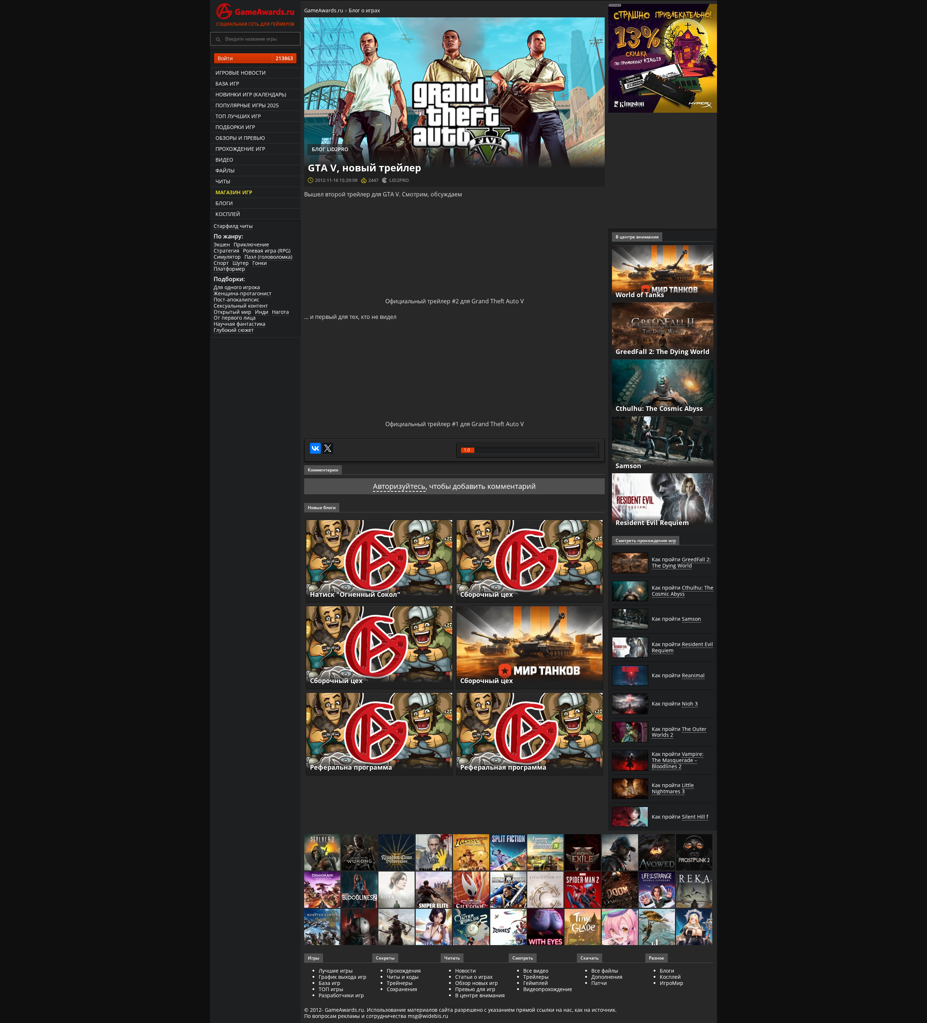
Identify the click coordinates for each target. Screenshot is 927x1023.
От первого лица (235, 317)
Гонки (259, 262)
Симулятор (227, 256)
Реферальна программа (351, 767)
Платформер (229, 268)
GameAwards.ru (323, 10)
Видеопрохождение (547, 989)
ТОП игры (331, 989)
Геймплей (535, 983)
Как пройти (681, 562)
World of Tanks (640, 294)
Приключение (251, 244)
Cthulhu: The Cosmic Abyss (659, 408)
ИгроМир (671, 983)
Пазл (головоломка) (268, 256)
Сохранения (402, 989)
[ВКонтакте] (315, 448)
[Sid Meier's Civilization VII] (546, 890)
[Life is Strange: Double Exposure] (657, 890)
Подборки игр (235, 127)
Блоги (224, 203)
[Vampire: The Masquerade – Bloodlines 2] (360, 890)
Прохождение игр (240, 148)
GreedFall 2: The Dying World (662, 351)
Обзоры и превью (240, 137)
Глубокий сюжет (234, 330)
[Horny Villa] (434, 927)
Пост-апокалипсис (236, 299)
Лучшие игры (336, 970)
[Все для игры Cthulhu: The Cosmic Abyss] (662, 387)
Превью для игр (475, 989)
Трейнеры (399, 983)
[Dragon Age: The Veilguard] (322, 890)
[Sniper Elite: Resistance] (434, 890)
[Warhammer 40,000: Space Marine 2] (509, 890)
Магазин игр (233, 192)
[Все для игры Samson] (662, 444)
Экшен (222, 244)
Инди (261, 311)
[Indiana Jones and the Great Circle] (471, 853)
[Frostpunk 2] (694, 853)
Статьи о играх (473, 976)
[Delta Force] (620, 853)
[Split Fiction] (509, 853)
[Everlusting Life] (694, 927)
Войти (255, 58)
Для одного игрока (237, 287)
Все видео (535, 970)
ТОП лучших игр (238, 116)
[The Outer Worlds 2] (471, 927)
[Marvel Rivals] (509, 927)
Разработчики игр (341, 995)
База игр (227, 83)
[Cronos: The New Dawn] (360, 927)
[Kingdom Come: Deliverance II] (397, 853)
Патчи (599, 983)
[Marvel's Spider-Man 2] (583, 890)
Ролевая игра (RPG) (266, 250)
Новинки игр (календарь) (250, 94)
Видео (224, 159)
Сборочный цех (486, 594)
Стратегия (226, 250)
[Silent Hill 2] (397, 890)
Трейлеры (536, 976)
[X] (327, 448)
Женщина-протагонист (243, 293)
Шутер (240, 262)
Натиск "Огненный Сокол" (355, 594)
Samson (628, 465)
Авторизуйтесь (399, 486)
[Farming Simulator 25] (546, 853)
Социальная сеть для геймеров (255, 24)
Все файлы (604, 970)
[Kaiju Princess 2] (620, 927)
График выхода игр (342, 976)
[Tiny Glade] (583, 927)
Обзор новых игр (476, 983)
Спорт (221, 262)
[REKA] (694, 890)
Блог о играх (364, 10)
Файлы (225, 170)
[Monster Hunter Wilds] (322, 927)
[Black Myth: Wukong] (360, 853)
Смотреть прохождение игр (646, 540)
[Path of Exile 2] (583, 853)
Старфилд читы (233, 226)
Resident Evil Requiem (652, 522)
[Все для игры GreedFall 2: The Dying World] (662, 330)
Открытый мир (232, 311)
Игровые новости (240, 72)
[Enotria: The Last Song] (397, 927)
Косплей (227, 214)
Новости (465, 970)
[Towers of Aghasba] (657, 927)
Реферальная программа (503, 767)
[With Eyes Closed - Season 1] (546, 927)
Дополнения (606, 976)
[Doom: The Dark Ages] (620, 890)
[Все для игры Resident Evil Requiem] (662, 501)
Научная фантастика (239, 323)
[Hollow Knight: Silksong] (471, 890)
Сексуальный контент (241, 305)
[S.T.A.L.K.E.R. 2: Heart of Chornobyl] (322, 853)
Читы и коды (403, 976)
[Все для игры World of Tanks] (662, 273)
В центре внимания (480, 995)
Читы (222, 181)
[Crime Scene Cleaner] (434, 853)
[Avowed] (657, 853)
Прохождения (404, 970)
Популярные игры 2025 (247, 105)
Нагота (280, 311)
